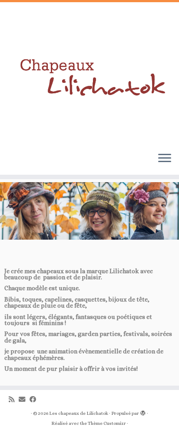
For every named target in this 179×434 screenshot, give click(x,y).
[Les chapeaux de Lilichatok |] (89, 74)
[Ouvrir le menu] (164, 159)
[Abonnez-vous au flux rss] (14, 399)
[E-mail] (24, 399)
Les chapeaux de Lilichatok (78, 413)
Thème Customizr (107, 423)
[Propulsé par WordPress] (143, 412)
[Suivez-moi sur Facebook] (35, 399)
